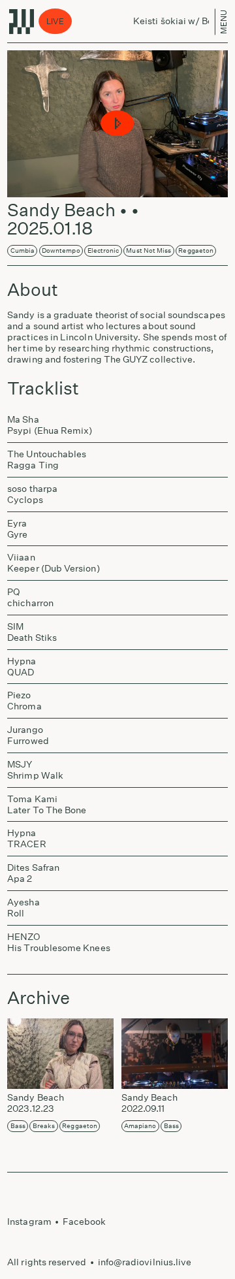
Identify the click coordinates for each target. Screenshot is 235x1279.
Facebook (84, 1221)
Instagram (29, 1221)
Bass (17, 1126)
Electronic (103, 250)
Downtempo (61, 250)
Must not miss (148, 250)
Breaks (44, 1126)
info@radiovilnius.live (145, 1262)
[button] (117, 124)
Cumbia (22, 250)
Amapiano (140, 1126)
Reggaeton (195, 250)
